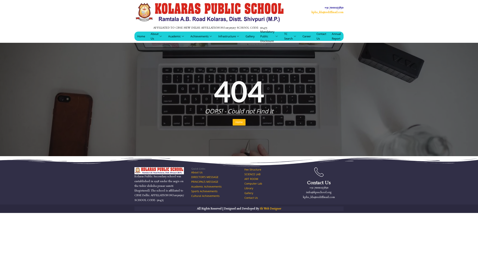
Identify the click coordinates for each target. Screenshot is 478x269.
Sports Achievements (204, 191)
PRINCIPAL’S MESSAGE (204, 181)
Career (306, 36)
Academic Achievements (206, 186)
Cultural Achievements (205, 196)
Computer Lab (253, 183)
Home (141, 36)
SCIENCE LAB (252, 174)
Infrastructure (227, 36)
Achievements (199, 36)
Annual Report (336, 36)
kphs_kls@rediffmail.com (327, 12)
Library (248, 188)
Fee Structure (252, 169)
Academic (174, 36)
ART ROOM (251, 179)
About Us (155, 36)
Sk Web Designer (270, 209)
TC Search (288, 36)
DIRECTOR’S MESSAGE (204, 177)
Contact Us (321, 36)
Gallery (250, 36)
